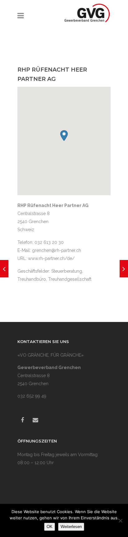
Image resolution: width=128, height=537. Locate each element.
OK (50, 526)
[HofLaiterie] (4, 268)
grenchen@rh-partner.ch (56, 250)
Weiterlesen (71, 526)
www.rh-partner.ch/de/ (51, 258)
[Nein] (120, 520)
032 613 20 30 (49, 242)
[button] (64, 135)
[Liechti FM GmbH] (124, 268)
